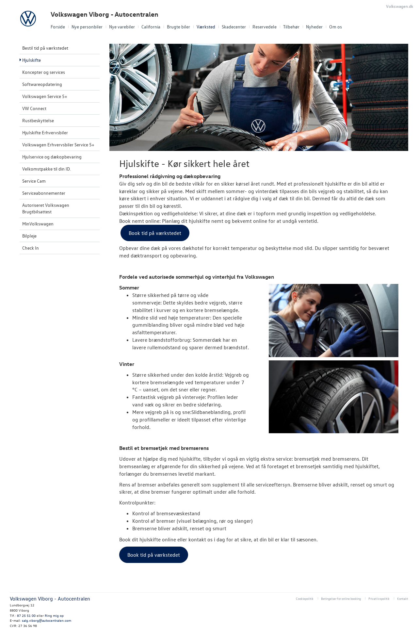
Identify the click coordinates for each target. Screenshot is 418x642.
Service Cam (34, 181)
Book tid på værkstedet (155, 233)
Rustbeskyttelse (38, 120)
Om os (335, 27)
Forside (58, 27)
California (150, 27)
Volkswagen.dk (399, 6)
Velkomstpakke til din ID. (46, 169)
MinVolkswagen (38, 224)
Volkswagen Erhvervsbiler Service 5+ (58, 144)
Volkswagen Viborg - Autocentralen (104, 14)
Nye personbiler (87, 27)
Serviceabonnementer (43, 193)
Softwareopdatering (42, 84)
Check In (30, 248)
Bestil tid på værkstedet (45, 48)
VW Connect (34, 108)
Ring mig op (54, 615)
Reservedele (264, 27)
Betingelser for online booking (341, 598)
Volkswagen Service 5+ (44, 96)
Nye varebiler (122, 27)
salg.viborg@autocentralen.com (46, 620)
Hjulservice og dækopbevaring (52, 157)
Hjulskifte (31, 60)
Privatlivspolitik (379, 598)
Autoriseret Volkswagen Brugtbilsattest (45, 208)
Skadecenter (234, 27)
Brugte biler (178, 27)
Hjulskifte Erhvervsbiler (45, 132)
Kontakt (402, 598)
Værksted (206, 27)
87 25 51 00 (26, 615)
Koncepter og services (43, 72)
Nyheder (314, 27)
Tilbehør (291, 27)
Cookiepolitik (305, 598)
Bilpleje (29, 236)
